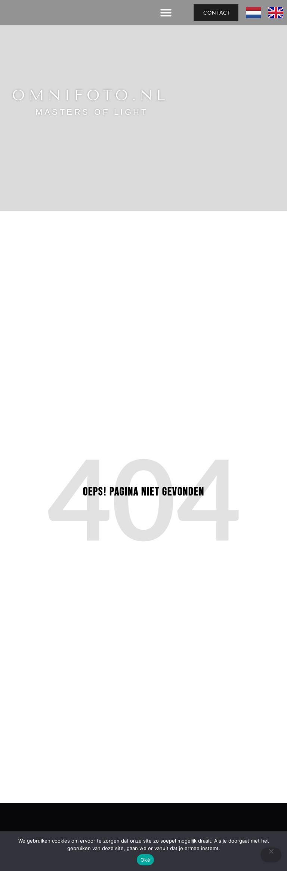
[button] (166, 13)
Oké (145, 860)
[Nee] (270, 854)
